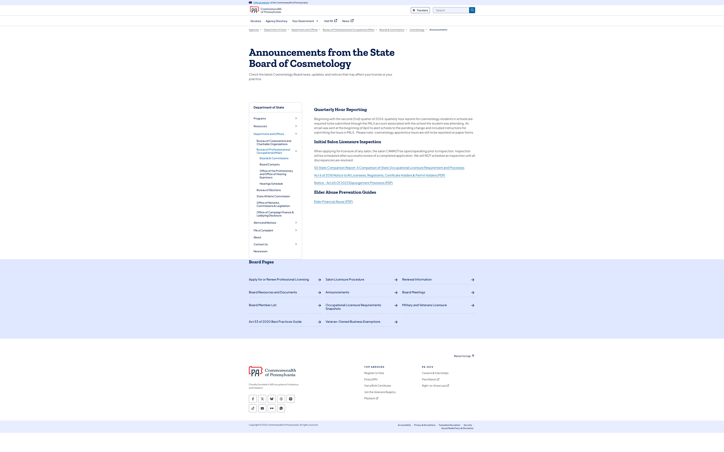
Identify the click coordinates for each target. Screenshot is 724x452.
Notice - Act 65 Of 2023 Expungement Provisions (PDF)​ (353, 183)
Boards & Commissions (274, 158)
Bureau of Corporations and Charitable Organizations (274, 142)
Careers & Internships (435, 373)
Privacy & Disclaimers (425, 425)
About (257, 237)
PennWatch (429, 379)
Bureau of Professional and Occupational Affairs (273, 151)
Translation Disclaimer (449, 425)
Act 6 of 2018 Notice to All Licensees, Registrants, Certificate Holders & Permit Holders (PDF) (379, 175)
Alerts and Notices (265, 222)
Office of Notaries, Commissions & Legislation (273, 204)
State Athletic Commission (273, 196)
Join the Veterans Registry (380, 392)
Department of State (269, 107)
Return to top (462, 356)
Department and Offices (269, 133)
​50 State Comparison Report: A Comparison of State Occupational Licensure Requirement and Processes (389, 168)
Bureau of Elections (269, 190)
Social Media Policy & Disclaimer (457, 428)
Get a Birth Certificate (377, 385)
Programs (260, 118)
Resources (260, 126)
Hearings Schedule (271, 183)
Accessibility (404, 425)
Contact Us (261, 244)
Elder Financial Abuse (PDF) (333, 201)
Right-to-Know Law (434, 385)
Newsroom (261, 251)
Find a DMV (371, 379)
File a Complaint (263, 230)
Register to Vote (374, 373)
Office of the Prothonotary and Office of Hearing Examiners (276, 174)
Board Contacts (270, 164)
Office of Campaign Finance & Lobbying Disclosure (275, 213)
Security (468, 425)
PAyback (369, 398)
